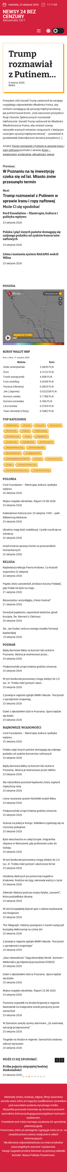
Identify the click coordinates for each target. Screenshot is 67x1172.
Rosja (27, 436)
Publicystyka (41, 431)
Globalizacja (28, 442)
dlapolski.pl (41, 436)
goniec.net (11, 442)
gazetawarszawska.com (16, 470)
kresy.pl (40, 425)
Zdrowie (38, 459)
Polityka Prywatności (42, 1155)
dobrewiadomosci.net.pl (17, 458)
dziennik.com (12, 436)
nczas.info (11, 431)
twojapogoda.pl (33, 453)
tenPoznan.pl (46, 442)
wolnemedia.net (36, 447)
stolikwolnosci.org (41, 470)
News (12, 85)
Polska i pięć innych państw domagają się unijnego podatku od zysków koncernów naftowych (32, 235)
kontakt (16, 1155)
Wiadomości (11, 425)
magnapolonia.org (14, 447)
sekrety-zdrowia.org (27, 464)
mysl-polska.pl (13, 453)
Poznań (26, 425)
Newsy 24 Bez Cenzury (19, 14)
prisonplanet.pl (53, 459)
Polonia (25, 431)
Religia (9, 464)
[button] (57, 1060)
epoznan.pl (55, 425)
